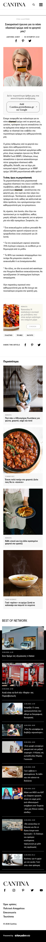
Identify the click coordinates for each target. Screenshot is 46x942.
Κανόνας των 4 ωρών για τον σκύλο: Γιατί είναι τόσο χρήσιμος (32, 862)
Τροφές (20, 335)
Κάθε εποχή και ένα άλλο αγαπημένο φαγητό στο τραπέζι (21, 542)
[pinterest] (23, 40)
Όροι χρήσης (9, 904)
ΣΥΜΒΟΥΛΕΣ (9, 476)
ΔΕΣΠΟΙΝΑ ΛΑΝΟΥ (13, 37)
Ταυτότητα (8, 916)
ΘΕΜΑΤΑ (8, 415)
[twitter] (29, 40)
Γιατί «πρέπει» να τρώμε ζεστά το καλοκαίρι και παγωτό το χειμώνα (20, 604)
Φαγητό (30, 335)
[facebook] (16, 40)
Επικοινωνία (9, 912)
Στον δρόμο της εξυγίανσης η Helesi (18, 656)
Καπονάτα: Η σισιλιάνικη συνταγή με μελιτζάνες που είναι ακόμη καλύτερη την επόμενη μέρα (30, 314)
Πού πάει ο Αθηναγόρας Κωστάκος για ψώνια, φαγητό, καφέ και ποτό (22, 419)
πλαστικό (12, 121)
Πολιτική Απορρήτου (14, 908)
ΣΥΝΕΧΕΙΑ (32, 326)
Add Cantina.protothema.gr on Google (22, 107)
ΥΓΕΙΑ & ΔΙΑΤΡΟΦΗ (23, 19)
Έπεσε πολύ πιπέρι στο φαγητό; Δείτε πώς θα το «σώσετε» (21, 480)
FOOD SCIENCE (10, 600)
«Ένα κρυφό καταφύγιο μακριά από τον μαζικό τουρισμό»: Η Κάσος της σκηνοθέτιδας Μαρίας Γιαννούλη (34, 752)
